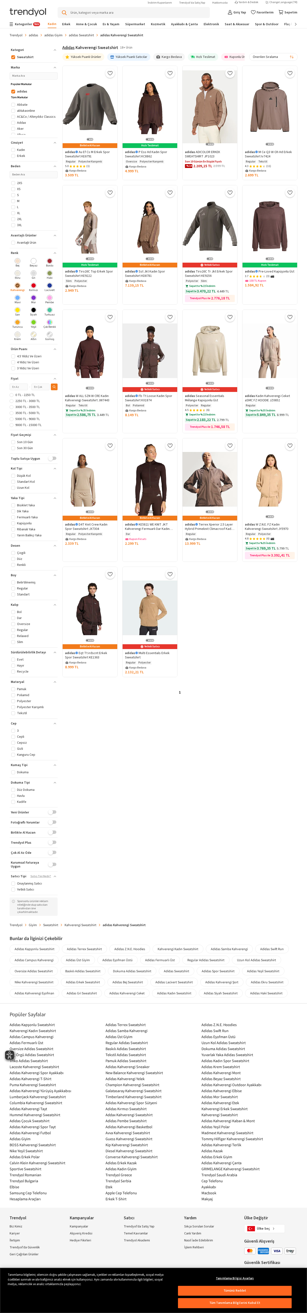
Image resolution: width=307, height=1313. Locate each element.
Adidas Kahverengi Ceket (127, 993)
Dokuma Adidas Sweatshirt (132, 971)
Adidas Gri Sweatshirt (82, 993)
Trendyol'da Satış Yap (192, 3)
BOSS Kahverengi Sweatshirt (33, 1144)
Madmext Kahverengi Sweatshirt (227, 1132)
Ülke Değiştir (256, 1218)
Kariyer (15, 1233)
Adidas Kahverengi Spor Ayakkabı (37, 1072)
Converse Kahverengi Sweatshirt (132, 1156)
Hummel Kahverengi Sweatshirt (35, 1114)
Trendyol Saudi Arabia (219, 1174)
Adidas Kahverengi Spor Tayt (33, 1126)
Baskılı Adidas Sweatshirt (82, 971)
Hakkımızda (220, 3)
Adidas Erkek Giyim (216, 1156)
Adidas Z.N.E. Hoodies (129, 949)
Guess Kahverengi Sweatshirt (129, 1138)
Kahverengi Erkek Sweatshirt (224, 1108)
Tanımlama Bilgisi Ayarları (235, 1278)
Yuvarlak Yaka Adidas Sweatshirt (227, 1054)
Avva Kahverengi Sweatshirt (128, 1132)
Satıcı (129, 1218)
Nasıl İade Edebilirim (198, 1240)
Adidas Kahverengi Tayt (28, 1108)
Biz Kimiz (16, 1226)
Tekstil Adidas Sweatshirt (126, 1054)
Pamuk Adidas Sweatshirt (126, 1060)
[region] (153, 1290)
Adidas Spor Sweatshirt (218, 971)
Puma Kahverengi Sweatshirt (33, 1084)
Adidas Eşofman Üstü (117, 960)
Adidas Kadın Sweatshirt (174, 993)
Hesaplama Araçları (25, 1198)
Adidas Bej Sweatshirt (127, 982)
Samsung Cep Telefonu (28, 1192)
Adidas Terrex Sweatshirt (84, 949)
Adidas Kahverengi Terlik (221, 1144)
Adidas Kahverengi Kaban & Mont (228, 1120)
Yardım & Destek (248, 2)
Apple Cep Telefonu (121, 1192)
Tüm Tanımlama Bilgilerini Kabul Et (234, 1303)
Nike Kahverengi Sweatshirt (34, 982)
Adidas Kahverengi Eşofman (34, 993)
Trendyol (16, 35)
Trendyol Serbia (118, 1180)
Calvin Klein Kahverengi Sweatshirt (37, 1162)
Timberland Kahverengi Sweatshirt (133, 1096)
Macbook (208, 1192)
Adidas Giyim (20, 1138)
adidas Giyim (53, 35)
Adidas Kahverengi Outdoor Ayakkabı (231, 1084)
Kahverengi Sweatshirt (80, 925)
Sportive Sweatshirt (25, 1168)
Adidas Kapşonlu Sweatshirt (34, 949)
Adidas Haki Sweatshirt (266, 993)
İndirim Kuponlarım (160, 3)
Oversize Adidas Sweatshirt (34, 971)
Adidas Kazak (212, 1150)
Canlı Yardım (192, 1233)
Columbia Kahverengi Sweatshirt (36, 1102)
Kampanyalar (79, 1226)
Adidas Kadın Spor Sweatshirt (225, 1060)
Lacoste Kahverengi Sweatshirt (34, 1066)
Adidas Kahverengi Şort (221, 982)
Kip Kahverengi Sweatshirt (127, 1144)
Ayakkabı (208, 1186)
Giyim (33, 925)
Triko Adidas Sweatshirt (29, 1060)
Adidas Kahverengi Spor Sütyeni (131, 1102)
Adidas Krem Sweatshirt (220, 1066)
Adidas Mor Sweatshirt (219, 1096)
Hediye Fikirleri (80, 1240)
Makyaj (207, 1198)
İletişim (15, 1240)
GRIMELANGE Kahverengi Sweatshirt (230, 1168)
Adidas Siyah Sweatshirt (221, 993)
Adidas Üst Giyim (78, 960)
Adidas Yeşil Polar (215, 1126)
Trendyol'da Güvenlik (25, 1247)
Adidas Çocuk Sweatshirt (29, 1120)
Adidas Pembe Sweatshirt (126, 1120)
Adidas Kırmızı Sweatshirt (126, 1108)
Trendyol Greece (119, 1174)
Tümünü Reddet (235, 1290)
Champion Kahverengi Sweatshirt (132, 1084)
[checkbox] (18, 263)
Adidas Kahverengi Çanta (221, 1162)
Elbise (14, 1186)
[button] (34, 50)
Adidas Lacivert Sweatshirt (174, 982)
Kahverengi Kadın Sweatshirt (178, 949)
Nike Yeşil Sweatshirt (26, 1150)
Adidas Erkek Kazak (121, 1162)
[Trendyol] (28, 12)
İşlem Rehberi (194, 1247)
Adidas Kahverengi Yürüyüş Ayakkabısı (40, 1090)
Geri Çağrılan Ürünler (24, 1254)
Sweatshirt (50, 925)
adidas (33, 35)
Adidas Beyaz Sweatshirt (221, 1078)
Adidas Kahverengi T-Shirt (30, 1078)
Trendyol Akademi (137, 1240)
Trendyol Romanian (25, 1174)
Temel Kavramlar (136, 1233)
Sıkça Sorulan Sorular (199, 1226)
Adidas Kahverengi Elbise (221, 1090)
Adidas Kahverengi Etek (220, 1102)
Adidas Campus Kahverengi (34, 960)
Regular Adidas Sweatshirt (205, 960)
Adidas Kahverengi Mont (221, 1072)
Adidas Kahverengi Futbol (30, 1132)
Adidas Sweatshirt (176, 971)
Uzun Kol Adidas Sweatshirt (256, 960)
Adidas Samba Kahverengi (229, 949)
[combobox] (273, 57)
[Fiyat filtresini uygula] (54, 387)
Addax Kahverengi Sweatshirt (129, 1114)
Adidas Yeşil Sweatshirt (263, 971)
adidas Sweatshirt (81, 35)
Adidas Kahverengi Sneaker (128, 1066)
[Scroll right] (292, 24)
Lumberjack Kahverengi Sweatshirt (38, 1096)
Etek (109, 1186)
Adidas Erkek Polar (25, 1156)
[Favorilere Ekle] (110, 73)
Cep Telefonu (212, 1180)
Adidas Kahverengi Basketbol (129, 1126)
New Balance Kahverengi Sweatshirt (134, 1072)
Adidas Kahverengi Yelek (125, 1078)
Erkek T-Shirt (116, 1198)
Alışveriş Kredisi (81, 1233)
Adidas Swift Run (272, 949)
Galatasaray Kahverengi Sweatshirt (133, 1090)
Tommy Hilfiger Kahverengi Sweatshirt (232, 1138)
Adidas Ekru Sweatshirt (267, 982)
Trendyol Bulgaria (24, 1180)
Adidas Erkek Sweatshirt (83, 982)
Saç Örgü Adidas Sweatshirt (32, 1054)
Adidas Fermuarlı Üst (160, 960)
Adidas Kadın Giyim (121, 1168)
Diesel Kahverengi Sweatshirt (129, 1150)
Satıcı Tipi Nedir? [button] (40, 876)
